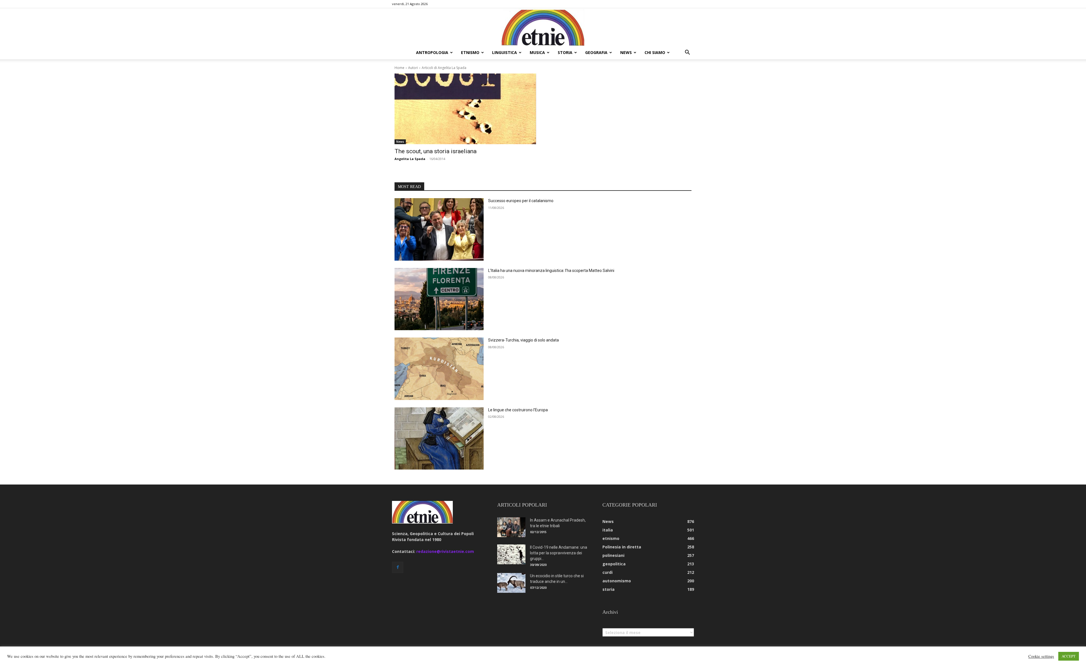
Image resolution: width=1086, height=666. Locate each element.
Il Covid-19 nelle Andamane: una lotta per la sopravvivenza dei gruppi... (558, 553)
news (626, 52)
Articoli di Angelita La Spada (444, 67)
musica (537, 52)
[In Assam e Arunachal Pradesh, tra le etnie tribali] (511, 527)
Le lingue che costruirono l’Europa (518, 410)
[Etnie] (543, 27)
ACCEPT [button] (1069, 656)
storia (565, 52)
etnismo (470, 52)
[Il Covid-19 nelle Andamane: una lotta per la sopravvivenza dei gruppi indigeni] (511, 554)
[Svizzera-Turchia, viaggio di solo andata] (439, 369)
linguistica (504, 52)
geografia (596, 52)
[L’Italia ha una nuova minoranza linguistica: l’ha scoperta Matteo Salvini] (439, 299)
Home (399, 67)
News (400, 142)
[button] (687, 53)
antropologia (432, 52)
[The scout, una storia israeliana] (465, 108)
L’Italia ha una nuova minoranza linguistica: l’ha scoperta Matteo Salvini (551, 270)
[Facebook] (397, 567)
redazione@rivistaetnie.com (445, 551)
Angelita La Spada (410, 159)
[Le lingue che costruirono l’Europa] (439, 438)
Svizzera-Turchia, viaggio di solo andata (523, 340)
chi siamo (655, 52)
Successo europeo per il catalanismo (520, 200)
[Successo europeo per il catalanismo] (439, 229)
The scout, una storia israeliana (436, 151)
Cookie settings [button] (1041, 656)
